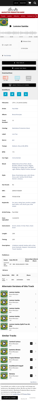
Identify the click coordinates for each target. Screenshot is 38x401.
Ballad (14, 164)
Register (23, 3)
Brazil (29, 164)
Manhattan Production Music (21, 128)
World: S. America (17, 179)
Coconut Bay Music (6, 264)
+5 (31, 343)
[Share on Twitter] (12, 94)
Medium (14, 146)
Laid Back (31, 167)
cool (21, 204)
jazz (28, 204)
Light (13, 169)
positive (28, 202)
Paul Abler (15, 108)
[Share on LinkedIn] (26, 94)
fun (13, 202)
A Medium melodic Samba (20, 245)
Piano (27, 226)
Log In (16, 3)
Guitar (19, 226)
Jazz (13, 140)
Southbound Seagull (16, 366)
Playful (23, 169)
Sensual (33, 169)
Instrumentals (16, 158)
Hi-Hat (23, 226)
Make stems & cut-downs (20, 85)
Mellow (18, 169)
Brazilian (14, 165)
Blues (13, 175)
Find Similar (7, 55)
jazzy (16, 202)
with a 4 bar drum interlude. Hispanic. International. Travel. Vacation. (24, 247)
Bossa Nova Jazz (17, 114)
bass (23, 202)
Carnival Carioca (14, 342)
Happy (22, 167)
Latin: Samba (20, 177)
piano (17, 204)
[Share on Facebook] (19, 94)
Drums (14, 226)
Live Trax (15, 134)
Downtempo (20, 175)
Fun (18, 167)
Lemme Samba (14, 292)
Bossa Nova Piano (21, 164)
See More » (33, 382)
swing (20, 202)
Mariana (12, 374)
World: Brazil (28, 177)
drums (25, 204)
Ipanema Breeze (14, 350)
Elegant (31, 165)
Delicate (20, 165)
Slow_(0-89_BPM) (23, 146)
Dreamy (25, 165)
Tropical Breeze (14, 358)
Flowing (14, 167)
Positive (27, 169)
